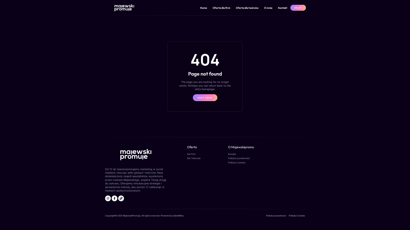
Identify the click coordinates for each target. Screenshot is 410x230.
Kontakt (282, 7)
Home (203, 7)
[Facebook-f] (114, 198)
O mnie (268, 7)
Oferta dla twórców (247, 7)
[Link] (121, 198)
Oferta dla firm (221, 7)
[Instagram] (108, 198)
